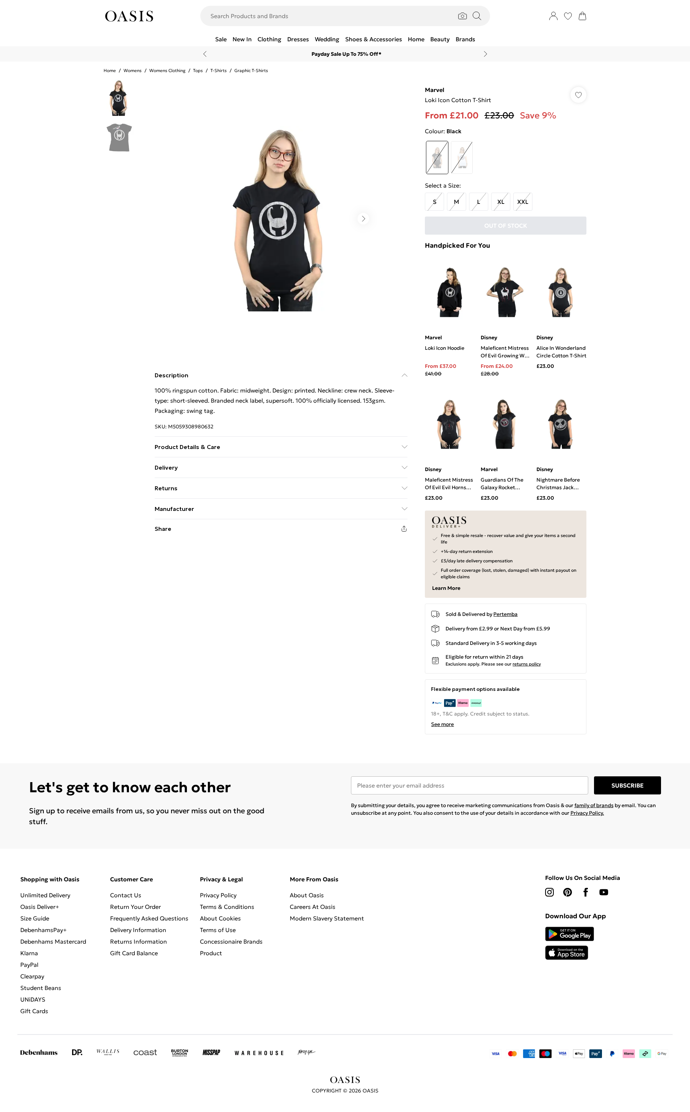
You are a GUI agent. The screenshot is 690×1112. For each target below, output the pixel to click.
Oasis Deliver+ (39, 906)
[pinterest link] (567, 892)
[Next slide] (485, 54)
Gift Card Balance (134, 953)
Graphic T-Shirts (251, 70)
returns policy (527, 664)
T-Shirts (218, 70)
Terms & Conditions (227, 906)
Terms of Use (218, 929)
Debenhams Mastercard (53, 941)
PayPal (29, 964)
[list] (280, 219)
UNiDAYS (32, 999)
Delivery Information (138, 929)
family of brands (594, 805)
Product (211, 953)
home (110, 70)
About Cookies (220, 918)
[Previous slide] (204, 54)
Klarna (29, 953)
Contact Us (125, 895)
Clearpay (32, 976)
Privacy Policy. (587, 813)
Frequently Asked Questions (149, 918)
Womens (133, 70)
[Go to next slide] (363, 219)
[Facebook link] (585, 892)
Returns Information (138, 941)
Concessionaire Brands (231, 941)
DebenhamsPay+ (43, 929)
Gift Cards (34, 1011)
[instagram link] (549, 892)
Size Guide (34, 918)
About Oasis (307, 895)
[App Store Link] (569, 943)
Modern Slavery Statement (327, 918)
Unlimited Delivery (45, 895)
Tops (198, 70)
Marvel (434, 89)
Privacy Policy (218, 895)
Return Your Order (135, 906)
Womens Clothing (167, 70)
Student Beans (40, 987)
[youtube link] (603, 892)
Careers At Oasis (312, 906)
